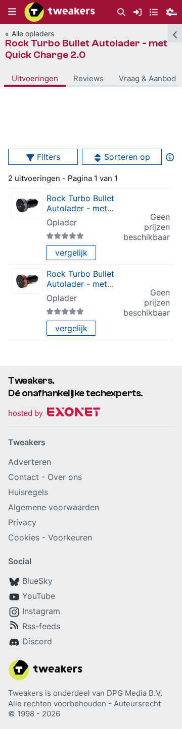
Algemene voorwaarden (53, 507)
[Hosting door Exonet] (54, 413)
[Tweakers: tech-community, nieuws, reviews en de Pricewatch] (59, 12)
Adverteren (29, 462)
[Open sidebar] (175, 33)
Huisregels (28, 492)
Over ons (65, 477)
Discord (37, 641)
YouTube (38, 596)
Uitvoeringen (35, 78)
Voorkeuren (70, 537)
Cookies (23, 537)
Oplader (62, 222)
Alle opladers (33, 33)
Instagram (41, 611)
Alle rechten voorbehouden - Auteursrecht (84, 703)
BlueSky (37, 581)
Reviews (88, 78)
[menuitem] (121, 12)
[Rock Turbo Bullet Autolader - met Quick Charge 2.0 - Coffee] (27, 281)
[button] (12, 12)
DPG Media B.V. (134, 693)
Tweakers (25, 693)
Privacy (22, 522)
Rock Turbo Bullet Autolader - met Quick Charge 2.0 (86, 48)
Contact (23, 477)
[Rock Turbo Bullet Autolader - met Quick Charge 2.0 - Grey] (27, 205)
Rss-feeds (41, 626)
